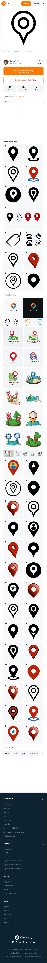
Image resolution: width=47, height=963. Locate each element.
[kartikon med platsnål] (29, 687)
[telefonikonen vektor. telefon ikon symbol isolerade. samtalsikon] (13, 322)
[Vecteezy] (3, 3)
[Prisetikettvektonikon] (13, 301)
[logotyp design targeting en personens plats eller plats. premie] (23, 430)
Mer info (8, 102)
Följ (39, 63)
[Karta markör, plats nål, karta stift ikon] (13, 468)
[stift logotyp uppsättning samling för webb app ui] (19, 454)
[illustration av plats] (13, 571)
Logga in (36, 3)
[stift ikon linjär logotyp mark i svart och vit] (7, 445)
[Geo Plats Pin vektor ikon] (13, 154)
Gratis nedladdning (23, 71)
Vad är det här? (19, 97)
